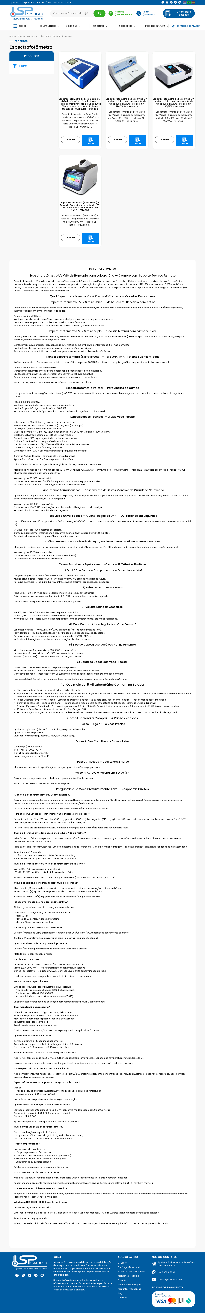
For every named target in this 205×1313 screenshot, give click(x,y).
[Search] (99, 13)
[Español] (193, 2)
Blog (120, 1293)
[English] (184, 2)
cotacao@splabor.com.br (170, 1279)
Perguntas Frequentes (129, 1288)
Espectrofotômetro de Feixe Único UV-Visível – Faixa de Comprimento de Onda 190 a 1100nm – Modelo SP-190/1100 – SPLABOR (174, 102)
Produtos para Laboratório (131, 1271)
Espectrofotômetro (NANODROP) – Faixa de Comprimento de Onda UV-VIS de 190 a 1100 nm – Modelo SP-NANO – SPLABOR (80, 206)
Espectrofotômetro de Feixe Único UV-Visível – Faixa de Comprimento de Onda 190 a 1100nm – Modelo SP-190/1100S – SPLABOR (127, 102)
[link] (167, 2)
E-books (122, 1280)
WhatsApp (119, 12)
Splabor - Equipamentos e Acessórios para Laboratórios (176, 1264)
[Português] (189, 2)
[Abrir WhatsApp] (197, 1305)
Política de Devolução (129, 1284)
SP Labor (122, 1262)
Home (12, 36)
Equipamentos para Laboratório (34, 36)
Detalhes (70, 139)
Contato (122, 1297)
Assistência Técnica (128, 1275)
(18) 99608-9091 (166, 1272)
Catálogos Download (129, 1267)
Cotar (90, 143)
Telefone (146, 12)
